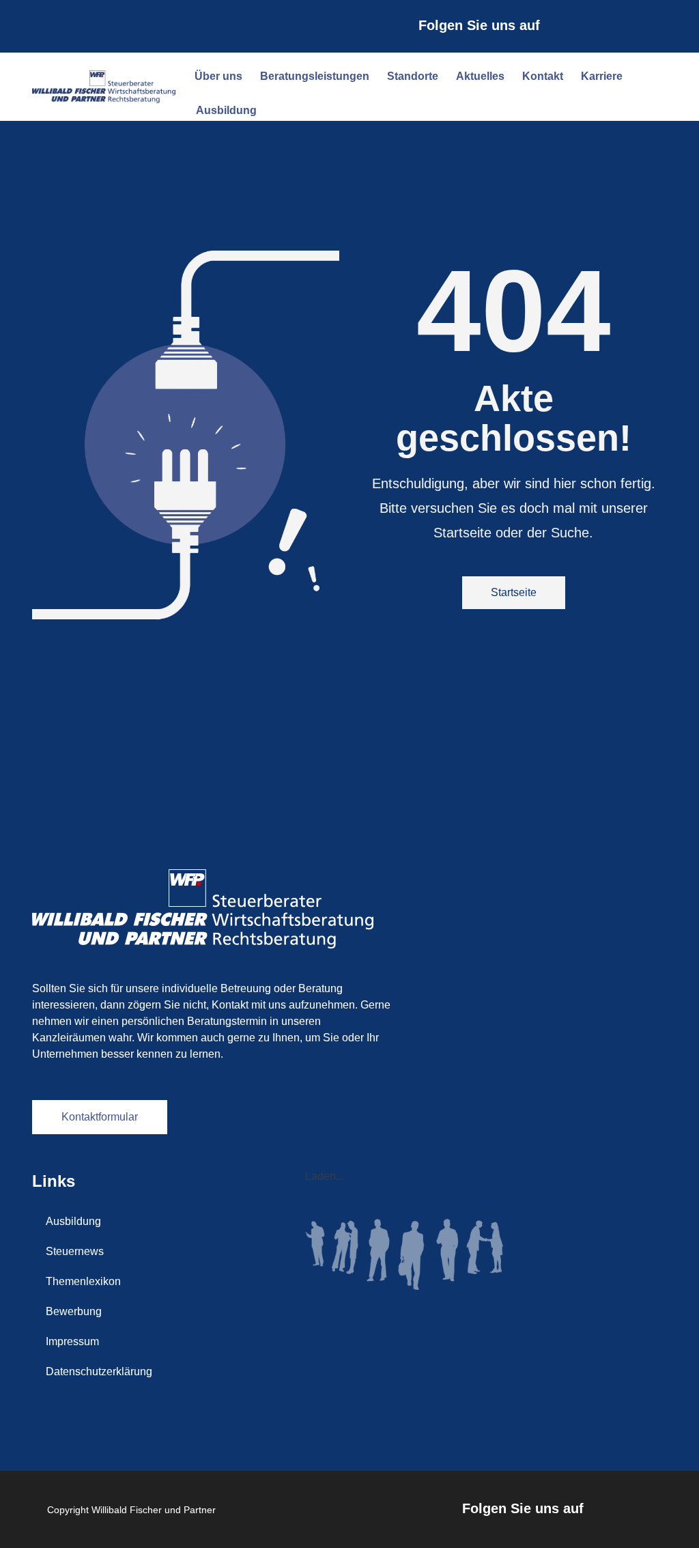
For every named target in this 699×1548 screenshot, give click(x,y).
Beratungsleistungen (314, 76)
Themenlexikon (83, 1281)
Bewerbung (74, 1311)
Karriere (602, 76)
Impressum (72, 1341)
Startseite (514, 592)
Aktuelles (480, 76)
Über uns (218, 76)
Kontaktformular (99, 1117)
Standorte (412, 76)
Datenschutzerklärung (99, 1371)
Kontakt (542, 76)
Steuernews (75, 1251)
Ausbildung (226, 110)
